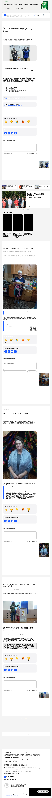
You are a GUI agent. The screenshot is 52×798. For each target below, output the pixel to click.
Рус (33, 15)
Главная (14, 734)
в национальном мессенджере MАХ (13, 105)
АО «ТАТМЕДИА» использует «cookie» (12, 792)
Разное (38, 734)
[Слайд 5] (28, 209)
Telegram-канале (9, 98)
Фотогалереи (21, 734)
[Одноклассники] (9, 133)
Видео (28, 734)
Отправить (32, 153)
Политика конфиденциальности (11, 795)
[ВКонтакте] (5, 133)
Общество (7, 24)
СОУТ (33, 734)
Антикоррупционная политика (10, 792)
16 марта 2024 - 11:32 (7, 589)
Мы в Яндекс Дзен (43, 791)
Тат (39, 15)
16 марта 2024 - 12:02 (7, 251)
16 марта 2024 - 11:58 (7, 416)
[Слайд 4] (27, 209)
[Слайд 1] (23, 209)
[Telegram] (12, 133)
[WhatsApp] (15, 133)
